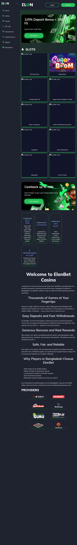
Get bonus (33, 36)
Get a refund (33, 201)
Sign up (68, 5)
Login (52, 5)
